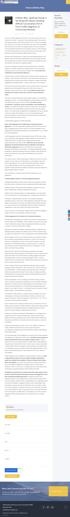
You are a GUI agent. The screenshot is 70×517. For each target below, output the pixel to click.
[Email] (69, 217)
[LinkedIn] (69, 219)
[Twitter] (69, 213)
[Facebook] (69, 211)
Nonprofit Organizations (60, 52)
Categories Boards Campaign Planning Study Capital (60, 49)
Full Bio (8, 409)
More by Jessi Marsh (17, 409)
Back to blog (11, 416)
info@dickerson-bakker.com (10, 509)
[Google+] (69, 215)
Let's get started (56, 491)
